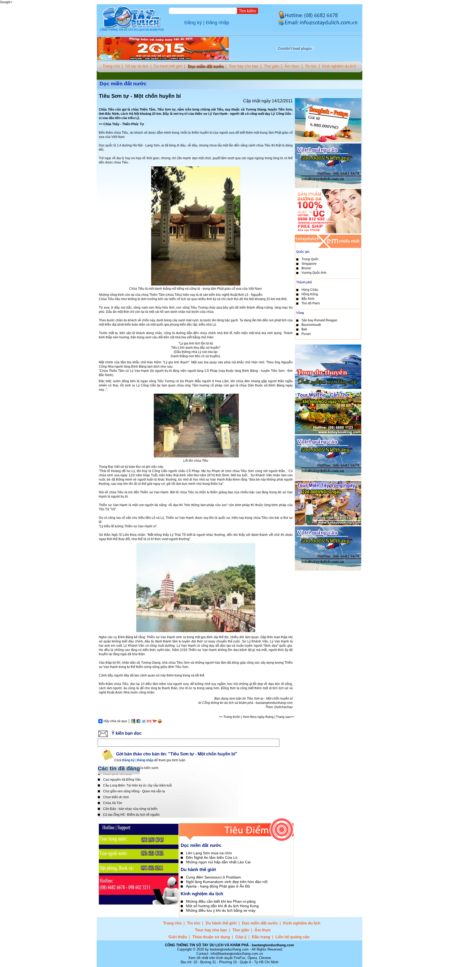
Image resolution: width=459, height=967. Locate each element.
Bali (304, 329)
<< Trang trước (229, 717)
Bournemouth (311, 325)
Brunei (306, 268)
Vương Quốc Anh (313, 273)
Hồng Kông (309, 294)
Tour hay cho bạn (243, 66)
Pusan (306, 334)
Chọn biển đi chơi (116, 797)
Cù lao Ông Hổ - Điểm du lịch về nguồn (131, 815)
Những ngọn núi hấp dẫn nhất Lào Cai (218, 862)
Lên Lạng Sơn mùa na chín (209, 853)
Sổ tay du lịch (136, 66)
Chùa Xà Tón (112, 803)
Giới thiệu (177, 937)
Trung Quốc (309, 259)
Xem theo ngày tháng (258, 717)
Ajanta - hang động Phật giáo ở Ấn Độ (218, 886)
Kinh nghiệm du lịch (339, 66)
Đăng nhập (217, 22)
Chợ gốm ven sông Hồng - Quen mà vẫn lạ (134, 791)
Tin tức (311, 66)
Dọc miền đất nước (205, 66)
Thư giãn (271, 66)
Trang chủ (111, 66)
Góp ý (240, 937)
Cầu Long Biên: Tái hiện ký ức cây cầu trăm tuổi (137, 785)
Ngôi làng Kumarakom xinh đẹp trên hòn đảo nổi (226, 882)
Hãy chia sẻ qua (115, 721)
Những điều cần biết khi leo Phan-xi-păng (221, 901)
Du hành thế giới (168, 66)
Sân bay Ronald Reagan (319, 320)
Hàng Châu (309, 290)
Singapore (309, 264)
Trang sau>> (285, 717)
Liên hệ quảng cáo (292, 937)
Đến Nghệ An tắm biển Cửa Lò (211, 857)
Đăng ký (193, 22)
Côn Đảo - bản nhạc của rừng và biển (130, 809)
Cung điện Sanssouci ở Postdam (213, 877)
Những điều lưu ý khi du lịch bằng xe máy (221, 910)
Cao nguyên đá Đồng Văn (122, 779)
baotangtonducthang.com (274, 703)
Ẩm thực (292, 66)
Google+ (6, 2)
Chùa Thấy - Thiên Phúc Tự (123, 124)
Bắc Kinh (307, 299)
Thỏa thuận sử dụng (211, 937)
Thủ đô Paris (310, 303)
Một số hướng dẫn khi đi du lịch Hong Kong (222, 906)
